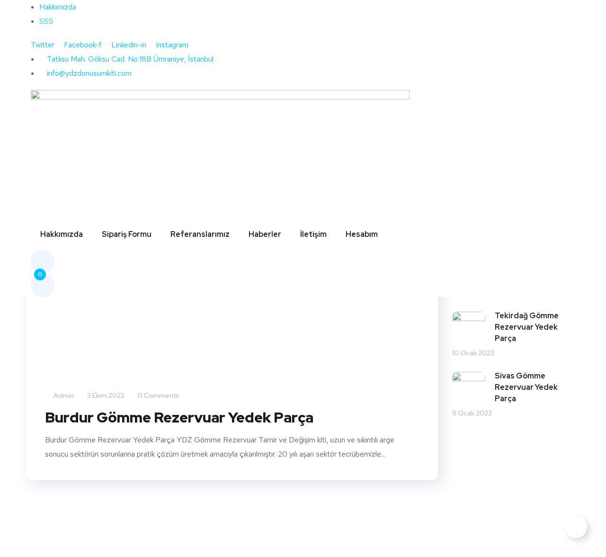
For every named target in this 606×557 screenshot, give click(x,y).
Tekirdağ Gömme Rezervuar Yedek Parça (527, 327)
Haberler (265, 234)
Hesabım (362, 234)
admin (63, 395)
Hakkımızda (61, 234)
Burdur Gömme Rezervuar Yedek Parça (179, 417)
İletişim (313, 234)
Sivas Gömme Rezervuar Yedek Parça (526, 387)
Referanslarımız (200, 234)
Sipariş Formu (127, 234)
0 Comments (157, 395)
